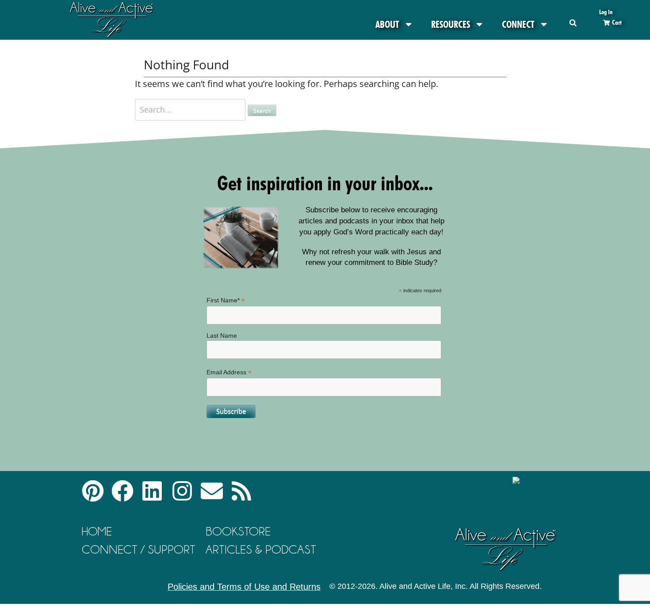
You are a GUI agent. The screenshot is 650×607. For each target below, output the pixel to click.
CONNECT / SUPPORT (138, 549)
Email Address (229, 372)
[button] (573, 22)
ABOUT (387, 24)
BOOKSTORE (238, 531)
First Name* (225, 300)
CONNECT (518, 24)
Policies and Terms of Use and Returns (244, 587)
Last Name (221, 335)
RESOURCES (450, 24)
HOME (97, 531)
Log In (605, 11)
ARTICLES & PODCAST (261, 549)
